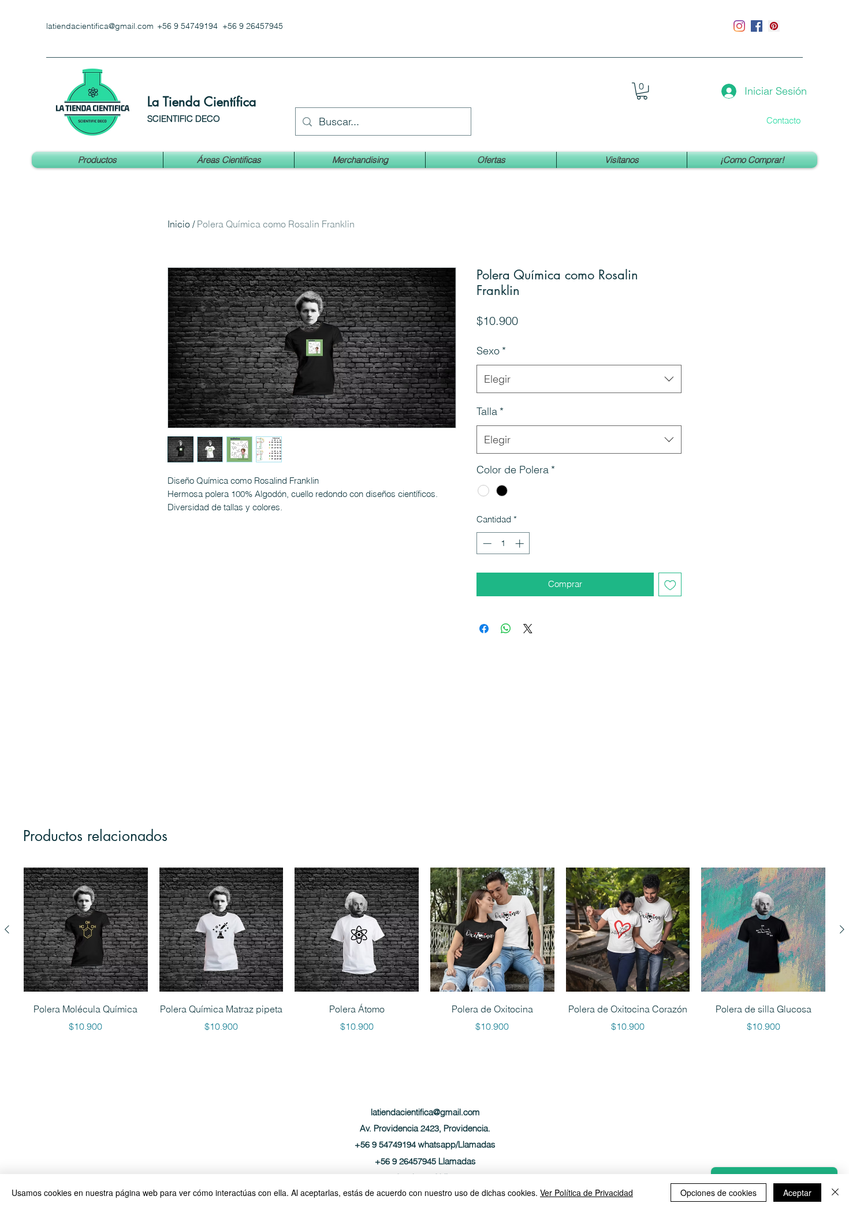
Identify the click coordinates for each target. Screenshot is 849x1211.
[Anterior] (7, 929)
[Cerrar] (835, 1192)
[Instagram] (739, 26)
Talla (490, 411)
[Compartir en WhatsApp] (506, 629)
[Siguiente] (842, 929)
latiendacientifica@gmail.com (100, 26)
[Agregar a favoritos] (670, 584)
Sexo (491, 350)
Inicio (178, 224)
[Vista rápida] (86, 930)
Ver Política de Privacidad (586, 1192)
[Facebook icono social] (756, 26)
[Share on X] (528, 629)
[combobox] (579, 379)
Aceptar (797, 1192)
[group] (424, 950)
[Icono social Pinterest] (774, 26)
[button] (642, 91)
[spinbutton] (503, 543)
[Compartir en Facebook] (484, 629)
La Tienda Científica (201, 102)
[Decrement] (486, 543)
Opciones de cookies (718, 1192)
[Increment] (520, 543)
